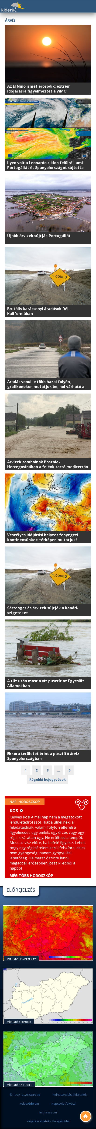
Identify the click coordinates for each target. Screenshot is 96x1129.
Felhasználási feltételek (70, 1095)
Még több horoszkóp (31, 875)
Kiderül (12, 6)
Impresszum (48, 1112)
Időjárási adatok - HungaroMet (48, 1121)
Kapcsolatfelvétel (63, 1103)
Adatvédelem (29, 1103)
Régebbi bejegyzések (47, 779)
